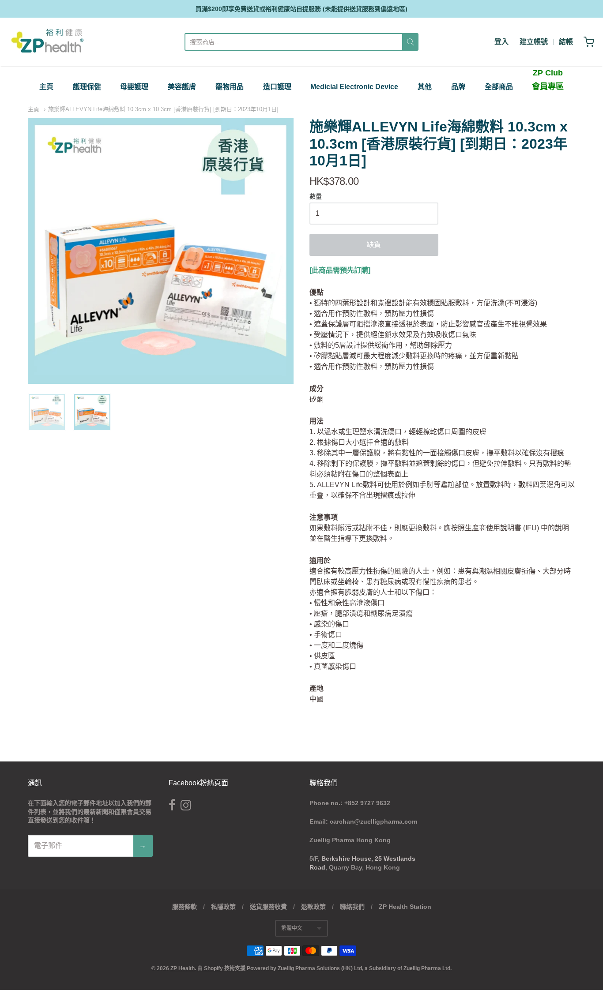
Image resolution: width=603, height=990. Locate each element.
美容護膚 (182, 86)
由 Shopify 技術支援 (221, 968)
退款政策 (313, 906)
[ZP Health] (48, 42)
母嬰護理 (134, 86)
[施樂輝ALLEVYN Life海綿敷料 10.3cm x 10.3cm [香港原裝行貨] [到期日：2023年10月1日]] (47, 412)
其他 (425, 86)
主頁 (46, 86)
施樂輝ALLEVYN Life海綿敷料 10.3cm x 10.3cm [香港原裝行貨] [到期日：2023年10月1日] (163, 109)
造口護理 (277, 86)
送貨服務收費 (268, 906)
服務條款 (184, 906)
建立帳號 (534, 41)
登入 (501, 41)
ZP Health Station (405, 906)
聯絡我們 (352, 906)
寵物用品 (229, 86)
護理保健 (87, 86)
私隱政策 (223, 906)
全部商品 (499, 86)
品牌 (458, 86)
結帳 (566, 41)
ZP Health (182, 968)
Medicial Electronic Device (354, 86)
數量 (315, 196)
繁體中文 (291, 928)
